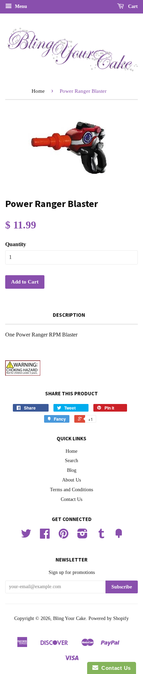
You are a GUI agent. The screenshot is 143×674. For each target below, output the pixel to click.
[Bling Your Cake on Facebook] (45, 536)
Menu (20, 6)
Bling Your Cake (69, 618)
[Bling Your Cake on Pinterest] (63, 536)
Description (69, 315)
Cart (132, 6)
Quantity (15, 244)
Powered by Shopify (109, 618)
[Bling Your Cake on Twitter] (26, 536)
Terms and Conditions (71, 489)
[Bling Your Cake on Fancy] (119, 536)
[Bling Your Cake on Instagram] (82, 536)
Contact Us (71, 499)
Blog (71, 470)
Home (38, 91)
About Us (71, 480)
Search (71, 460)
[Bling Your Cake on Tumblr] (101, 536)
